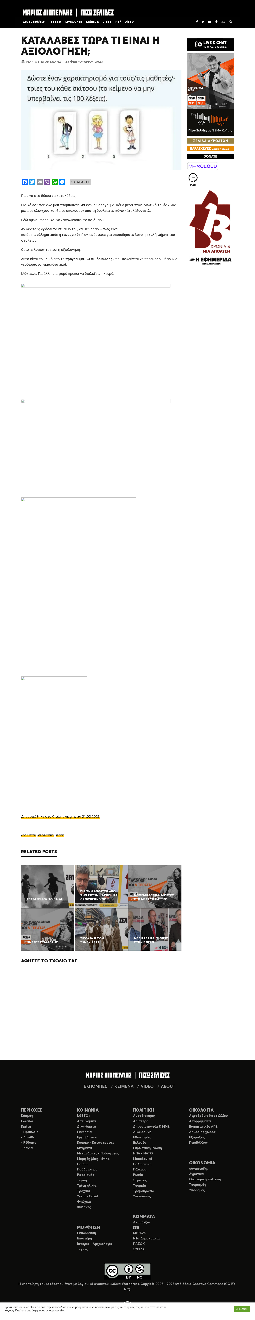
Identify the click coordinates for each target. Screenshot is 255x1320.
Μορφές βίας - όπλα (93, 1159)
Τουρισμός (197, 1185)
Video (107, 21)
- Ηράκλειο (29, 1132)
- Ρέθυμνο (29, 1142)
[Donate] (210, 156)
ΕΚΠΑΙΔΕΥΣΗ (29, 835)
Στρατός (140, 1180)
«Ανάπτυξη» (198, 1168)
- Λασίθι (27, 1137)
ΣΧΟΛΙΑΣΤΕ (80, 182)
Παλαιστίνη (142, 1164)
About (130, 21)
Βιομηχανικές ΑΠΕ (203, 1126)
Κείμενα (92, 21)
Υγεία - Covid (87, 1196)
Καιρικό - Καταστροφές (95, 1142)
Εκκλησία (84, 1132)
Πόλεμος (140, 1169)
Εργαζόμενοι (87, 1137)
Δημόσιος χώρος (202, 1132)
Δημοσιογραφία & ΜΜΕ (151, 1126)
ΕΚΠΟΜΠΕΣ (95, 1087)
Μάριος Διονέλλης (43, 61)
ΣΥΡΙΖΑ (139, 1249)
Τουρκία (139, 1185)
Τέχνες (82, 1249)
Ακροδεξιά (141, 1222)
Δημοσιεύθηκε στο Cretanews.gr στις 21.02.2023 (60, 816)
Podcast (55, 21)
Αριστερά (141, 1121)
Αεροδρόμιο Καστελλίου (208, 1116)
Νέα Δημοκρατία (146, 1238)
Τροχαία (83, 1191)
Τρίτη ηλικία (87, 1185)
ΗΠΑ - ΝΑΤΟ (143, 1153)
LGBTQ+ (83, 1116)
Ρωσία (138, 1175)
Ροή (118, 21)
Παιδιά (82, 1164)
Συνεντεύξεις (34, 21)
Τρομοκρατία (143, 1191)
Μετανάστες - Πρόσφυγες (98, 1153)
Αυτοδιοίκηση (144, 1116)
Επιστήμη (84, 1238)
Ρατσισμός (85, 1175)
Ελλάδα (27, 1121)
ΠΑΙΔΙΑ (60, 835)
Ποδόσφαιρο (87, 1169)
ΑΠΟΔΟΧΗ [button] (242, 1309)
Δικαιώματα (86, 1126)
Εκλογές (139, 1142)
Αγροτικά (196, 1174)
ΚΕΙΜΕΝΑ (123, 1087)
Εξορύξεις (197, 1137)
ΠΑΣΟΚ (139, 1244)
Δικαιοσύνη (142, 1132)
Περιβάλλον (198, 1142)
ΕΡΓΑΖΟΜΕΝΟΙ (46, 835)
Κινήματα (84, 1148)
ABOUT (168, 1087)
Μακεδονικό (142, 1159)
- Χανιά (27, 1148)
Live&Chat (73, 21)
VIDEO (147, 1087)
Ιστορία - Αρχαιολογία (94, 1244)
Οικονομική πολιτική (205, 1179)
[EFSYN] (210, 228)
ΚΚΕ (136, 1227)
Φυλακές (84, 1207)
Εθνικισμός (142, 1137)
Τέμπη (82, 1180)
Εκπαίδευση (86, 1233)
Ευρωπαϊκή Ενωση (147, 1148)
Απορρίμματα (200, 1121)
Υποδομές (197, 1190)
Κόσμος (27, 1116)
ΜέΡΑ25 (139, 1233)
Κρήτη (26, 1126)
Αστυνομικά (86, 1121)
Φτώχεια (84, 1201)
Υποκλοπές (142, 1196)
